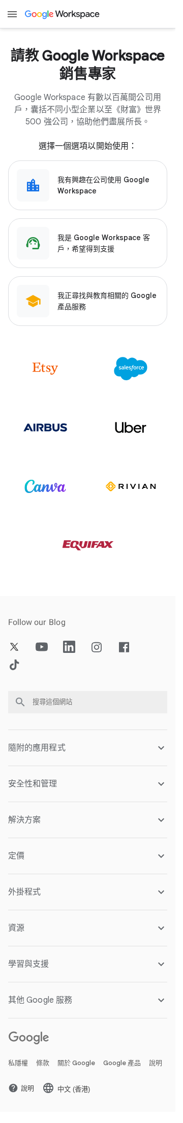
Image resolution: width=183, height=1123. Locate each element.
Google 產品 (122, 1063)
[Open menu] (12, 14)
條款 (42, 1063)
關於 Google (76, 1063)
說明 (155, 1063)
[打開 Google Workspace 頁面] (62, 14)
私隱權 (18, 1063)
